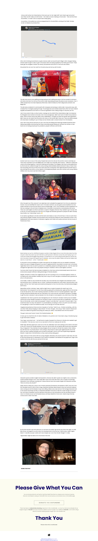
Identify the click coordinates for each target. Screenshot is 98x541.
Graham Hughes (54, 538)
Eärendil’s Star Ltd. (54, 539)
